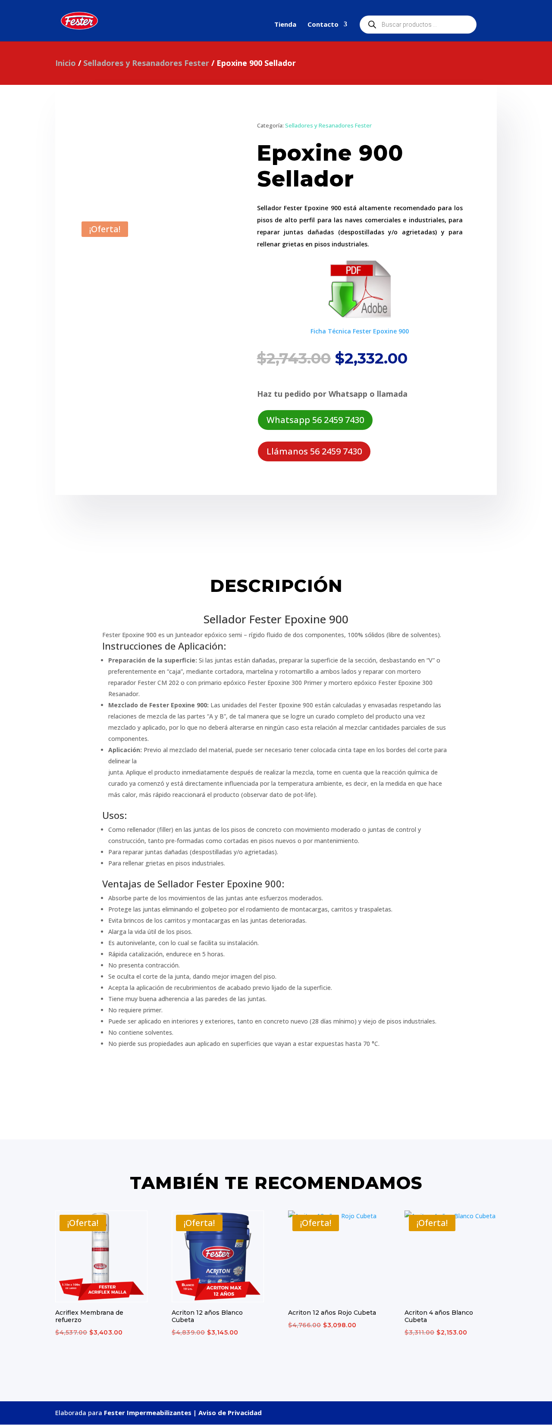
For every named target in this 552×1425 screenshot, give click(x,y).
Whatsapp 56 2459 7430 (315, 420)
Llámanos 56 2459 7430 (314, 451)
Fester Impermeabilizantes (148, 1412)
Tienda (285, 24)
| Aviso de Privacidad (227, 1412)
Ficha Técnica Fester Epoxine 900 (359, 331)
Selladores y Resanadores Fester (146, 63)
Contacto (323, 24)
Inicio (65, 63)
